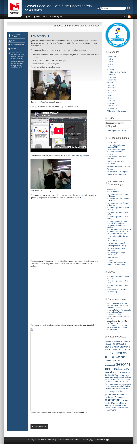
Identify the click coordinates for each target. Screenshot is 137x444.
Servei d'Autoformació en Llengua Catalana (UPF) (116, 263)
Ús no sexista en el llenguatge (118, 172)
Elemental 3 (111, 80)
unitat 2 (115, 407)
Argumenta (111, 189)
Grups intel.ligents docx (80, 155)
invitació (108, 379)
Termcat (110, 169)
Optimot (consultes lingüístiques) (119, 166)
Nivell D (13, 48)
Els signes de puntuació (116, 243)
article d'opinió (112, 346)
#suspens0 (124, 342)
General (110, 82)
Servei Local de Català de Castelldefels (58, 6)
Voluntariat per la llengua (116, 111)
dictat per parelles (17, 56)
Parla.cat (110, 260)
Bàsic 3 (110, 64)
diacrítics (122, 369)
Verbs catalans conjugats (116, 174)
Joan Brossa (117, 379)
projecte (118, 391)
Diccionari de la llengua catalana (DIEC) (116, 146)
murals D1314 (41, 17)
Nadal (109, 93)
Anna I (13, 53)
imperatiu (113, 377)
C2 (108, 67)
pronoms (110, 394)
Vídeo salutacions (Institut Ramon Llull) (116, 291)
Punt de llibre (114, 323)
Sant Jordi (111, 101)
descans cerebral (117, 366)
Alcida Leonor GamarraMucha (118, 326)
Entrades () (87, 440)
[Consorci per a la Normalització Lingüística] (14, 9)
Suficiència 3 (112, 108)
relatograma (112, 399)
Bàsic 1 (110, 59)
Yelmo (113, 410)
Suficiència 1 (112, 103)
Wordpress (69, 440)
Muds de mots (112, 257)
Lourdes (14, 61)
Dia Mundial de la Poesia (116, 72)
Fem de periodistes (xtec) (116, 131)
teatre (123, 403)
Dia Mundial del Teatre (112, 375)
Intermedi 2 (111, 88)
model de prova (120, 384)
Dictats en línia (112, 241)
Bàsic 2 (110, 62)
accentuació (119, 344)
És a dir (110, 154)
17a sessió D (40, 36)
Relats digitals (57, 17)
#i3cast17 (116, 341)
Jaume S (19, 60)
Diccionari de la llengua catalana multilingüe (116, 150)
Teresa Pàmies (120, 405)
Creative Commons (47, 440)
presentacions (111, 388)
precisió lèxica (123, 386)
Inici (29, 17)
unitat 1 (79, 197)
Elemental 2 (111, 77)
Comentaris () (102, 440)
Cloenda (110, 69)
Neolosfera (111, 164)
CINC (107, 353)
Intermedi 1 (111, 85)
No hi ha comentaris (17, 44)
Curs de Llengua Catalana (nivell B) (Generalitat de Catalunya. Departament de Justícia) (117, 224)
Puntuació (119, 397)
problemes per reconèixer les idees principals (17, 63)
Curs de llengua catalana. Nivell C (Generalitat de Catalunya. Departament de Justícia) (119, 231)
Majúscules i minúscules (116, 161)
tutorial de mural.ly (17, 67)
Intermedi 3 (111, 90)
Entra (77, 440)
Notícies (110, 98)
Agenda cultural (113, 56)
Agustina (110, 317)
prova (112, 397)
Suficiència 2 (112, 106)
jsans (13, 40)
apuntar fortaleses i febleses (17, 53)
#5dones (108, 342)
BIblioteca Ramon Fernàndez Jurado (118, 348)
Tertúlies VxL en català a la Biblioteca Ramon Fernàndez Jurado (117, 305)
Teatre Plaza (109, 405)
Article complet (40, 426)
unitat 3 (120, 408)
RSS (125, 17)
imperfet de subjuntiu (124, 377)
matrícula (118, 381)
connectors (110, 361)
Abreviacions (112, 143)
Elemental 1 (111, 75)
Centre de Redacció (114, 191)
